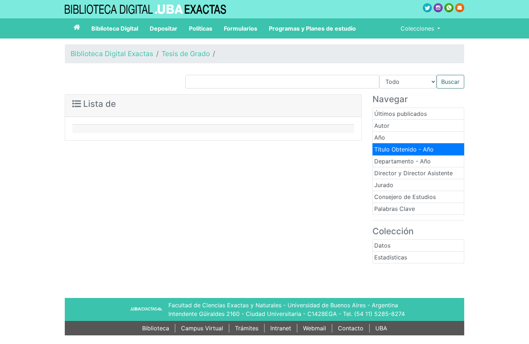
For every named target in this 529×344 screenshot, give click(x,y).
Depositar (163, 28)
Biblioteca (155, 328)
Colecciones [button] (418, 28)
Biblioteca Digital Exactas (112, 53)
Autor (381, 125)
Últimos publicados (400, 113)
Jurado (383, 185)
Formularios (240, 28)
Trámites (246, 328)
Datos (382, 245)
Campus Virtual (202, 328)
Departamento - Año (402, 161)
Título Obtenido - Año (404, 149)
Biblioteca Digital (114, 28)
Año (379, 137)
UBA (381, 328)
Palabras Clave (394, 208)
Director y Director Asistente (413, 173)
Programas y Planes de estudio (312, 28)
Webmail (314, 328)
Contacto (350, 328)
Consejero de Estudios (405, 196)
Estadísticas (390, 257)
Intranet (280, 328)
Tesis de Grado (186, 53)
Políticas (200, 28)
